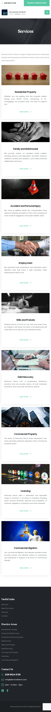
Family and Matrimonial (10, 633)
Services (4, 612)
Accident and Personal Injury (12, 637)
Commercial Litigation (9, 660)
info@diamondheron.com (16, 679)
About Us (4, 604)
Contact (4, 616)
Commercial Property (9, 652)
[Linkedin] (2, 690)
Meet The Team (7, 608)
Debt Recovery (7, 648)
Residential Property (9, 629)
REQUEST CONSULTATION (36, 3)
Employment (6, 641)
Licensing (5, 656)
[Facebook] (7, 690)
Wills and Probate (8, 645)
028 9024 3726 (13, 674)
